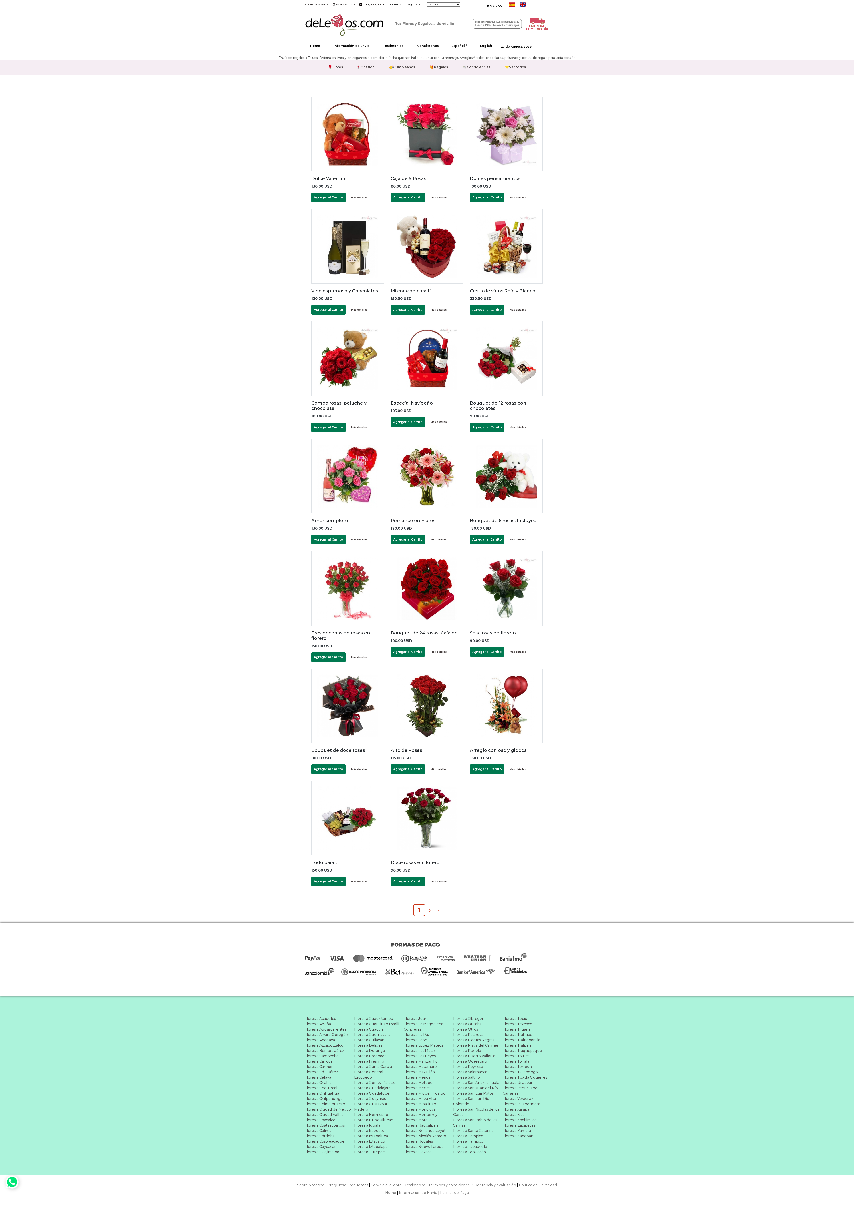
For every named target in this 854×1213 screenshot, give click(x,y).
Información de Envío (351, 46)
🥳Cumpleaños (402, 67)
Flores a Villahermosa (521, 1104)
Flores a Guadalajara (372, 1088)
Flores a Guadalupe (371, 1093)
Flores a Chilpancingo (324, 1099)
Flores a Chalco (318, 1083)
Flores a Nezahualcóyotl (425, 1131)
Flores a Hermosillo (371, 1115)
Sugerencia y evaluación (494, 1185)
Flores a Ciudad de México (328, 1109)
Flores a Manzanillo (421, 1061)
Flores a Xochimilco (520, 1120)
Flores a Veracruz (518, 1099)
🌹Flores (335, 67)
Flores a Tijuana (516, 1029)
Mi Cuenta (395, 4)
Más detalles (359, 197)
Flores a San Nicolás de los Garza (476, 1112)
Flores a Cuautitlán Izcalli (376, 1024)
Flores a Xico (514, 1115)
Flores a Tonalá (516, 1061)
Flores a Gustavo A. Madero (371, 1106)
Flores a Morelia (417, 1120)
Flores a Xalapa (516, 1109)
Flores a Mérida (417, 1077)
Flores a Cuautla (368, 1029)
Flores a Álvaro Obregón (326, 1035)
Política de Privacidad (538, 1185)
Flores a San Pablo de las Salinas (475, 1122)
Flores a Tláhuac (517, 1035)
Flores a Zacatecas (519, 1125)
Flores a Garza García (373, 1067)
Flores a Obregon (468, 1019)
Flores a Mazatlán (419, 1072)
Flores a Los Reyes (420, 1056)
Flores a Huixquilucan (373, 1120)
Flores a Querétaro (470, 1061)
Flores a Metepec (419, 1083)
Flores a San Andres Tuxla (476, 1083)
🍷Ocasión (365, 67)
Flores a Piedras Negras (473, 1040)
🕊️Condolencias (476, 67)
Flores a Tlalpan (517, 1045)
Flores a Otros (465, 1029)
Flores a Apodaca (320, 1040)
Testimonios (393, 46)
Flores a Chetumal (321, 1088)
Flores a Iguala (367, 1125)
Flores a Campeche (322, 1056)
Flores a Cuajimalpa (322, 1152)
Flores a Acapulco (320, 1019)
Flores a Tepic (515, 1019)
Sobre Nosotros (310, 1185)
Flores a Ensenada (370, 1056)
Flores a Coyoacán (321, 1147)
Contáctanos (428, 46)
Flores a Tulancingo (520, 1072)
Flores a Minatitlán (420, 1104)
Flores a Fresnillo (369, 1061)
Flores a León (415, 1040)
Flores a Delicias (368, 1045)
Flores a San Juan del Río (475, 1088)
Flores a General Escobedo (368, 1074)
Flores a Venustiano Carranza (520, 1090)
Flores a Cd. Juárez (321, 1072)
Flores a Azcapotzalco (324, 1045)
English (486, 46)
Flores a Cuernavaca (372, 1035)
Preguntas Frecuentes (347, 1185)
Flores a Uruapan (518, 1083)
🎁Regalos (439, 67)
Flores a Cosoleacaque (324, 1141)
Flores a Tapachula (470, 1147)
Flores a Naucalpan (421, 1125)
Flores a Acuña (318, 1024)
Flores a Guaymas (370, 1099)
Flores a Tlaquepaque (522, 1051)
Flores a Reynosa (468, 1067)
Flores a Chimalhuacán (325, 1104)
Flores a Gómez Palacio (374, 1083)
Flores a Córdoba (320, 1136)
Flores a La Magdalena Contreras (423, 1026)
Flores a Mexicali (418, 1088)
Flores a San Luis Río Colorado (471, 1101)
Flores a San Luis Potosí (474, 1093)
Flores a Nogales (418, 1141)
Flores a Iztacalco (369, 1141)
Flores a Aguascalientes (325, 1029)
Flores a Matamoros (421, 1067)
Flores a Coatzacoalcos (325, 1125)
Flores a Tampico (468, 1136)
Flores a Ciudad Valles (324, 1115)
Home (315, 46)
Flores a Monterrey (420, 1115)
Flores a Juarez (417, 1019)
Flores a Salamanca (470, 1072)
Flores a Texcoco (517, 1024)
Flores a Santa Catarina (473, 1131)
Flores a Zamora (517, 1131)
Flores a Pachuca (468, 1035)
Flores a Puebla (467, 1051)
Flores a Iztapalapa (371, 1147)
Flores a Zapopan (518, 1136)
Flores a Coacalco (320, 1120)
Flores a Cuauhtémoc (373, 1019)
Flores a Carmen (319, 1067)
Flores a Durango (369, 1051)
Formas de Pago (454, 1193)
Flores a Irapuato (369, 1131)
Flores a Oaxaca (417, 1152)
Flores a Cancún (319, 1061)
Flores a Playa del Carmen (476, 1045)
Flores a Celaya (318, 1077)
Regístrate (413, 4)
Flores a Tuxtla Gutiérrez (525, 1077)
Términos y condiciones (448, 1185)
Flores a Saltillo (466, 1077)
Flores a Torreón (517, 1067)
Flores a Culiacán (369, 1040)
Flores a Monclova (420, 1109)
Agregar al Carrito (328, 197)
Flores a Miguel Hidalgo (424, 1093)
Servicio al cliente (386, 1185)
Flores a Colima (318, 1131)
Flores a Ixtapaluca (371, 1136)
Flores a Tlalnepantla (521, 1040)
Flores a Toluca (516, 1056)
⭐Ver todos (515, 67)
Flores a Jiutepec (369, 1152)
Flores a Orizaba (467, 1024)
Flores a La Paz (417, 1035)
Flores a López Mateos (423, 1045)
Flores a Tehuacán (469, 1152)
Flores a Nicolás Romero (425, 1136)
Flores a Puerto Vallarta (474, 1056)
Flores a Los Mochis (420, 1051)
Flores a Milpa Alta (420, 1099)
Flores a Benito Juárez (324, 1051)
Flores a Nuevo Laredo (424, 1147)
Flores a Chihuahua (322, 1093)
